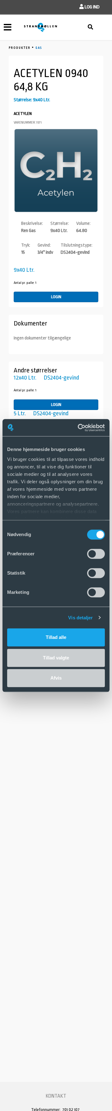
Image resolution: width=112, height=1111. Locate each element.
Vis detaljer (80, 617)
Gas (38, 47)
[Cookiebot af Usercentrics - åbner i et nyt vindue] (79, 428)
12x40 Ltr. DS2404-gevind (46, 377)
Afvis (56, 678)
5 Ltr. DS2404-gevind (41, 413)
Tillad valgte (56, 657)
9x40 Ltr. (24, 269)
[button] (89, 7)
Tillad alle (56, 637)
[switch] (96, 554)
